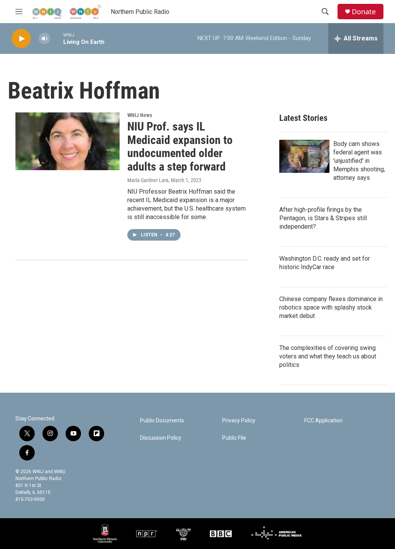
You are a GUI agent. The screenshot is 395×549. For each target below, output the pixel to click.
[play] (21, 38)
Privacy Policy (238, 420)
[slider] (57, 38)
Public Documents (162, 420)
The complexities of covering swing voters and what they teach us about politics (327, 356)
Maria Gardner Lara (148, 180)
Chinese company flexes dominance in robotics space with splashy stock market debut (331, 307)
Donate (364, 12)
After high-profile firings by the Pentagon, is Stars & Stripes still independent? (323, 218)
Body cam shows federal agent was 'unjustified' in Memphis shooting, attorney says (359, 160)
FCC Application (323, 420)
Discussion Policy (160, 438)
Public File (234, 438)
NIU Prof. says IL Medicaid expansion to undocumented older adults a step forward (180, 146)
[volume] (44, 38)
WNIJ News (139, 115)
